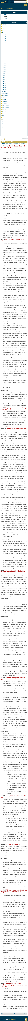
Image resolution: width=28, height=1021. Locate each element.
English (5, 14)
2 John (3, 127)
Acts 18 (4, 69)
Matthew (4, 24)
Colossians (4, 103)
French (5, 18)
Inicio (2, 8)
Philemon (4, 115)
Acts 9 (4, 51)
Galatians (4, 97)
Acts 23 (4, 79)
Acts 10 (4, 53)
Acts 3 (4, 38)
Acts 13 (4, 59)
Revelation (4, 134)
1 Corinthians (5, 93)
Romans (4, 91)
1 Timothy (4, 109)
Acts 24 (4, 81)
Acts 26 (4, 85)
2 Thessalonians (5, 107)
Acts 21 (4, 75)
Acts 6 (4, 44)
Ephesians (4, 99)
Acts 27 (4, 87)
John (3, 30)
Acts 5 (4, 42)
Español (5, 16)
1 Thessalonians (5, 105)
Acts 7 (4, 47)
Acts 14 (4, 61)
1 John (3, 125)
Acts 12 (4, 57)
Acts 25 (4, 83)
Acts (12, 8)
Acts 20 (4, 73)
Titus (3, 113)
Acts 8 (4, 48)
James (3, 119)
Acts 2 (4, 36)
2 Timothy (4, 111)
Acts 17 (4, 67)
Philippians (4, 101)
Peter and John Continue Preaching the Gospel (14, 143)
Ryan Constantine (12, 1019)
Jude (3, 132)
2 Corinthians (5, 95)
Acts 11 (4, 55)
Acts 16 (4, 65)
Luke (3, 28)
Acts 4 (4, 40)
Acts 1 (4, 34)
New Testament (7, 8)
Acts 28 (4, 89)
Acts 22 (4, 77)
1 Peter (3, 121)
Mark (3, 26)
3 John (3, 129)
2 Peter (3, 123)
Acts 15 (4, 63)
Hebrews (4, 117)
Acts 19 (4, 71)
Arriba (14, 1013)
